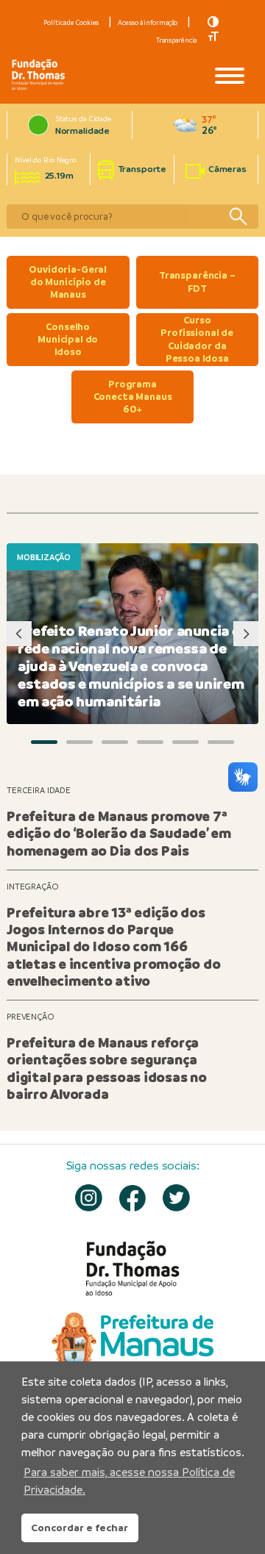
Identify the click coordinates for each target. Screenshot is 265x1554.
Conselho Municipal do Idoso (68, 340)
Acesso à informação (147, 22)
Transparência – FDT (197, 281)
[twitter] (176, 1197)
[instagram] (88, 1197)
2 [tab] (79, 742)
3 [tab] (115, 742)
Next (245, 633)
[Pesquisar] (237, 216)
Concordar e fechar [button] (79, 1527)
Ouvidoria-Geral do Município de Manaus (68, 282)
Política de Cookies (71, 22)
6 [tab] (221, 742)
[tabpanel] (132, 633)
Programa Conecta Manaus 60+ (132, 397)
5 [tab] (185, 742)
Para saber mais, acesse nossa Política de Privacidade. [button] (129, 1481)
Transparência (176, 40)
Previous (19, 633)
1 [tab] (44, 742)
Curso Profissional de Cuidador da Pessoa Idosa (196, 339)
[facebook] (132, 1198)
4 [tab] (150, 742)
